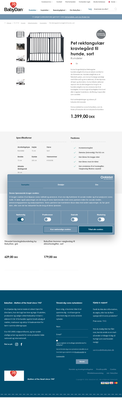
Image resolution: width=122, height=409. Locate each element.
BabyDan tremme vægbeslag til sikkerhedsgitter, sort (59, 242)
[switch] (47, 219)
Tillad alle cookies (95, 229)
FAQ (104, 321)
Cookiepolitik (60, 356)
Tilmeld (81, 361)
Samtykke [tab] (25, 185)
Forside (23, 23)
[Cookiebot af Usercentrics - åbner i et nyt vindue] (102, 178)
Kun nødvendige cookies (60, 229)
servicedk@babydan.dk (103, 350)
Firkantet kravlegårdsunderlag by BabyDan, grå (21, 242)
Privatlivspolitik (79, 352)
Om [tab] (96, 185)
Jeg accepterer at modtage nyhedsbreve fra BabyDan (71, 344)
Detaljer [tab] (61, 185)
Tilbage (9, 23)
